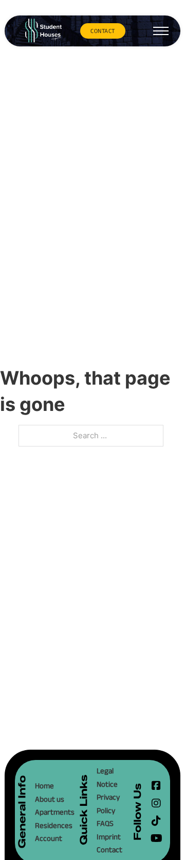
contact (102, 30)
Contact (109, 849)
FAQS (105, 823)
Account (48, 838)
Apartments (51, 811)
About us (49, 799)
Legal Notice (107, 777)
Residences (51, 825)
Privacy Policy (108, 803)
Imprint (109, 836)
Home (44, 785)
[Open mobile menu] (161, 31)
